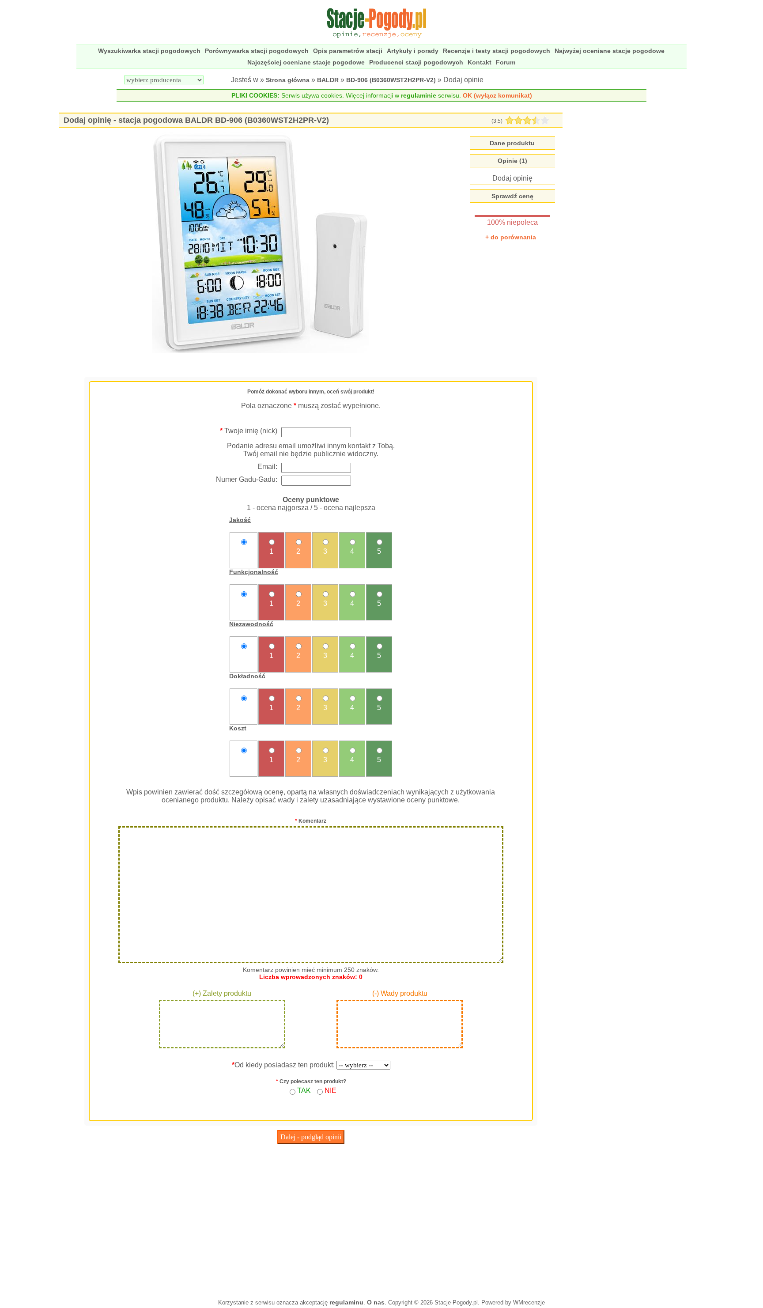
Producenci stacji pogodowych (416, 62)
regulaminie (418, 95)
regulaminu (346, 1302)
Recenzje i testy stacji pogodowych (496, 50)
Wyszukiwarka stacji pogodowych (149, 50)
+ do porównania (510, 237)
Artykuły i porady (412, 50)
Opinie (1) (512, 160)
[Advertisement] (311, 1219)
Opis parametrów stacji (347, 50)
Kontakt (479, 62)
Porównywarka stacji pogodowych (257, 50)
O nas (376, 1302)
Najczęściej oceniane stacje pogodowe (306, 62)
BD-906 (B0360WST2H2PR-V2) (391, 79)
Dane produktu (512, 143)
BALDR (328, 79)
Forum (505, 62)
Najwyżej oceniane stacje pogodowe (610, 50)
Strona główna (288, 79)
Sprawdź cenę (512, 196)
